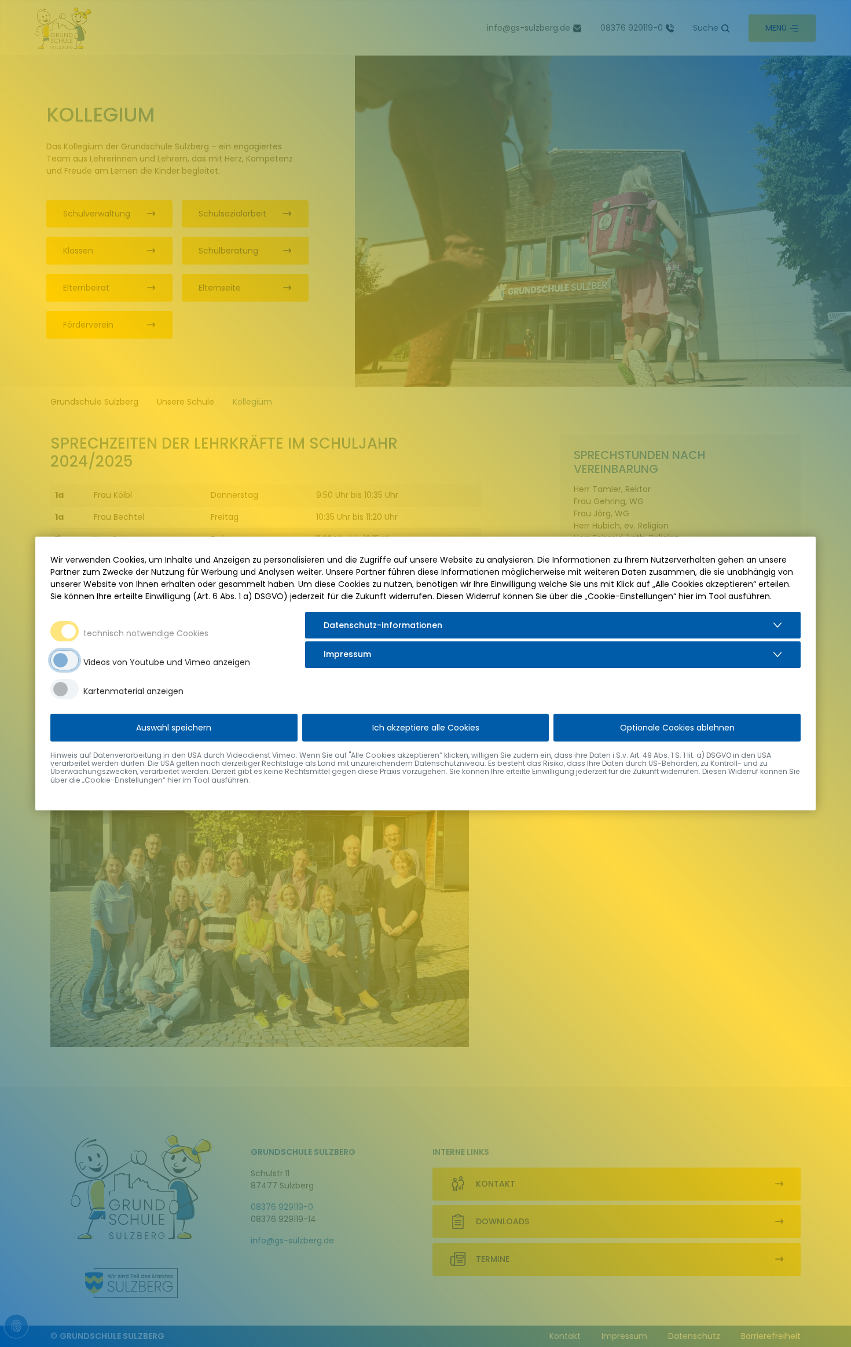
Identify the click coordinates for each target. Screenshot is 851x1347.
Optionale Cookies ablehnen (677, 727)
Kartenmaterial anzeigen (133, 691)
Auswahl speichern (173, 727)
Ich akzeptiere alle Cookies (425, 727)
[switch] (64, 660)
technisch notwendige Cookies (145, 633)
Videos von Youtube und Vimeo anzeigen (166, 662)
